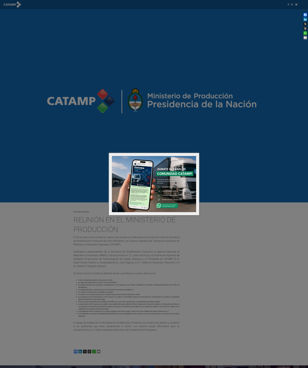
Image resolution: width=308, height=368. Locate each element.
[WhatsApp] (305, 33)
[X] (305, 24)
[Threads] (305, 28)
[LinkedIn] (305, 19)
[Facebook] (305, 15)
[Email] (305, 37)
